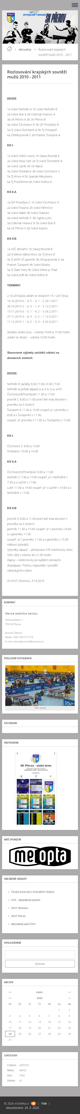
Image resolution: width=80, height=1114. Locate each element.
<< (10, 992)
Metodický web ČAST (23, 924)
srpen (39, 992)
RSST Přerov (18, 916)
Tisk (44, 1103)
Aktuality (25, 49)
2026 (39, 998)
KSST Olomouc (19, 908)
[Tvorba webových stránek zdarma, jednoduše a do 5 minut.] (33, 1104)
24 (10, 1034)
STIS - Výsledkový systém (25, 900)
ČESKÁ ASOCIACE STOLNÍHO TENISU (32, 892)
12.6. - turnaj (40, 708)
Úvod (9, 48)
